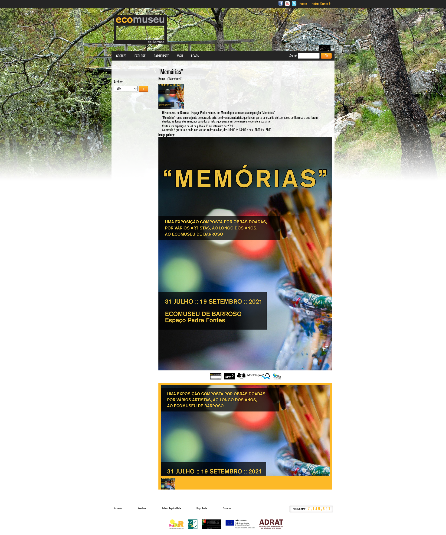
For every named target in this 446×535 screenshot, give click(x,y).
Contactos (227, 508)
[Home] (140, 29)
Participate (161, 56)
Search (293, 56)
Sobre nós (118, 508)
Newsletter (142, 508)
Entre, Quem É (321, 3)
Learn (195, 56)
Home (303, 3)
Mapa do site (202, 508)
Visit (180, 56)
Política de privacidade (171, 508)
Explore (140, 56)
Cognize (121, 56)
